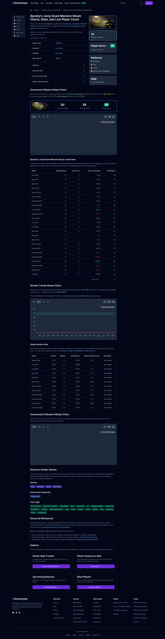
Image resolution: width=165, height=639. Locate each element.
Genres (95, 603)
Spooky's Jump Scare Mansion (76, 24)
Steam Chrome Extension (72, 3)
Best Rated (77, 603)
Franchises (97, 622)
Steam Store (92, 535)
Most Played (34, 3)
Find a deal (94, 566)
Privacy (68, 635)
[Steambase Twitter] (19, 612)
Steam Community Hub (88, 537)
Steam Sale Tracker (120, 603)
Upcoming (49, 3)
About (88, 635)
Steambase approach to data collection (56, 527)
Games (36, 10)
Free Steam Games (120, 610)
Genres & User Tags (40, 76)
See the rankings (50, 587)
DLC (54, 606)
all (48, 117)
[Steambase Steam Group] (16, 612)
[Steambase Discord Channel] (13, 612)
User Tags (97, 610)
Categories (97, 606)
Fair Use (81, 635)
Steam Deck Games (80, 622)
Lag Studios (59, 48)
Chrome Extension (140, 603)
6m (39, 302)
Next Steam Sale (139, 614)
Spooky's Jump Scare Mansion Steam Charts (77, 10)
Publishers (97, 618)
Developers (97, 614)
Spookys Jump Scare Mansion (51, 10)
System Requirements (41, 82)
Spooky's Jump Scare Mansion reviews (81, 296)
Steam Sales (58, 3)
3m (39, 117)
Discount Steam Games (121, 606)
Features (36, 65)
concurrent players (73, 26)
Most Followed (78, 610)
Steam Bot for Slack (140, 610)
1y (43, 117)
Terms (74, 635)
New (42, 3)
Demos (55, 610)
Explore (149, 3)
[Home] (31, 10)
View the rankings (94, 587)
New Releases (78, 614)
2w (34, 117)
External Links (38, 71)
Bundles (56, 614)
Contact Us (95, 635)
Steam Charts (58, 618)
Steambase (15, 603)
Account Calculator (140, 618)
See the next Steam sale (50, 566)
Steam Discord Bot (140, 606)
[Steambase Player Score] (106, 46)
